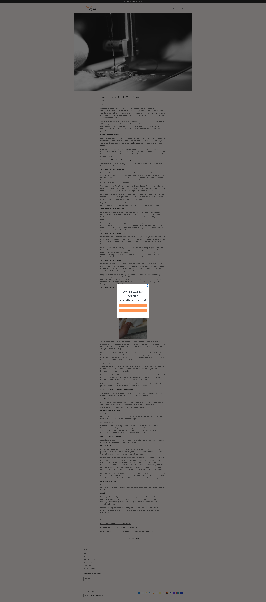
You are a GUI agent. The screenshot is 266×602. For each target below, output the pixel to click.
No (133, 310)
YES (133, 306)
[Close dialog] (147, 285)
